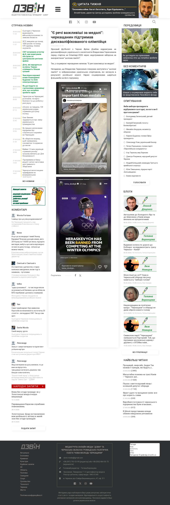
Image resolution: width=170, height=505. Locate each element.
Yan (18, 304)
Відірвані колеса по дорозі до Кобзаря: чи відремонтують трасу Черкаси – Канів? (140, 247)
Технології (24, 484)
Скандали (24, 476)
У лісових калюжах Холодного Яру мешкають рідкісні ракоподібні (26, 276)
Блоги (139, 222)
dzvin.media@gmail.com (73, 458)
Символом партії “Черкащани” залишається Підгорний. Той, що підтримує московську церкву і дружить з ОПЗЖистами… (139, 339)
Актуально (24, 453)
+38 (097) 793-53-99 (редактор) (76, 462)
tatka (19, 284)
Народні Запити (25, 386)
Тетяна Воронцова (148, 253)
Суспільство (25, 481)
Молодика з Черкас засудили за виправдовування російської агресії (26, 297)
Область (23, 470)
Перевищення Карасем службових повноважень (28, 405)
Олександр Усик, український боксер (141, 142)
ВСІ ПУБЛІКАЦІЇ (140, 352)
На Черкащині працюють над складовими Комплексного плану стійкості (25, 224)
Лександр (22, 343)
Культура (24, 461)
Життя (23, 490)
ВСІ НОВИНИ (28, 181)
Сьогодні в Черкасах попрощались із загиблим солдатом (27, 320)
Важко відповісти (133, 176)
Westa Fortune (24, 215)
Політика (24, 473)
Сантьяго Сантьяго (26, 263)
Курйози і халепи (27, 464)
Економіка (24, 456)
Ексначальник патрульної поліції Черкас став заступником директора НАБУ (28, 353)
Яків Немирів (146, 283)
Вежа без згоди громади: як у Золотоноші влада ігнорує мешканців (26, 394)
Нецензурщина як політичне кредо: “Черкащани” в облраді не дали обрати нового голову (139, 307)
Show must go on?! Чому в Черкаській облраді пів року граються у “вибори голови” (137, 277)
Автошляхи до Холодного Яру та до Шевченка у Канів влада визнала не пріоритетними (139, 217)
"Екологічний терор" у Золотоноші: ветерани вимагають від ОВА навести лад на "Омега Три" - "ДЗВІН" (27, 377)
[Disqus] (83, 311)
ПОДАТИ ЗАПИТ (28, 428)
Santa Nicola (22, 327)
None (19, 233)
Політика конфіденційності (31, 495)
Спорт (22, 479)
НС (21, 467)
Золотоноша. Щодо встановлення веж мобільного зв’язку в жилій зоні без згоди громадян (28, 416)
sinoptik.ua (152, 455)
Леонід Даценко (148, 222)
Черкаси (23, 487)
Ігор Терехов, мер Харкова (137, 153)
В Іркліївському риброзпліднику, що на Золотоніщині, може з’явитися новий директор (27, 254)
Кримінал (24, 459)
